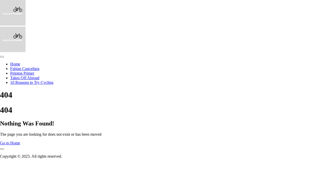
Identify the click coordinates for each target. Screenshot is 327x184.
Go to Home (10, 143)
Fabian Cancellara (24, 68)
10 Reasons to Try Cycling (31, 82)
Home (15, 64)
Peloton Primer (22, 73)
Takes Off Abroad (24, 78)
